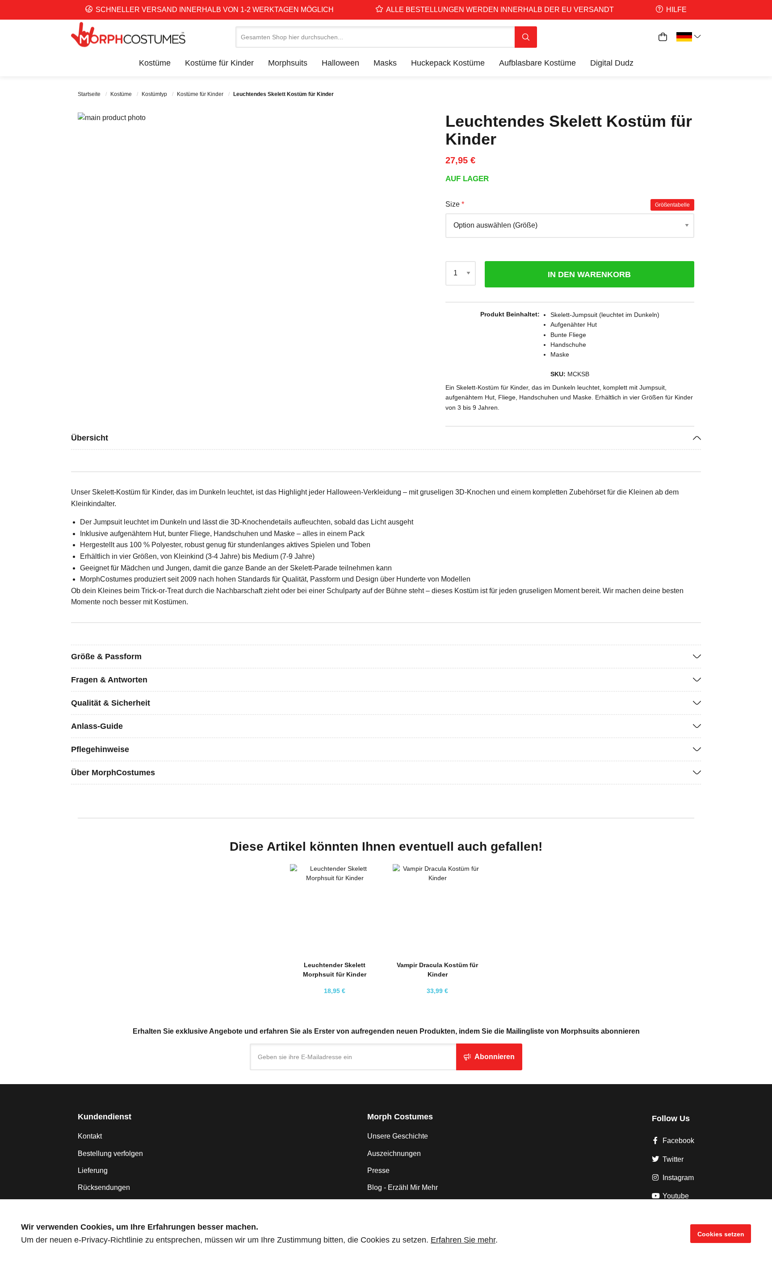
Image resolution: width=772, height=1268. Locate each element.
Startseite (90, 94)
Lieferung (93, 1170)
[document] (386, 1234)
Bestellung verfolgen (110, 1153)
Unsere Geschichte (397, 1136)
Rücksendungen (104, 1187)
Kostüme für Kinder (201, 94)
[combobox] (375, 37)
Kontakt (90, 1136)
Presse (378, 1170)
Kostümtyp (155, 94)
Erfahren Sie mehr (463, 1239)
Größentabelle (672, 205)
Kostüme (121, 94)
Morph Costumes (400, 1117)
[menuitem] (155, 63)
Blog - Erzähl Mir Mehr (402, 1187)
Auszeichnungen (394, 1153)
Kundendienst (104, 1117)
